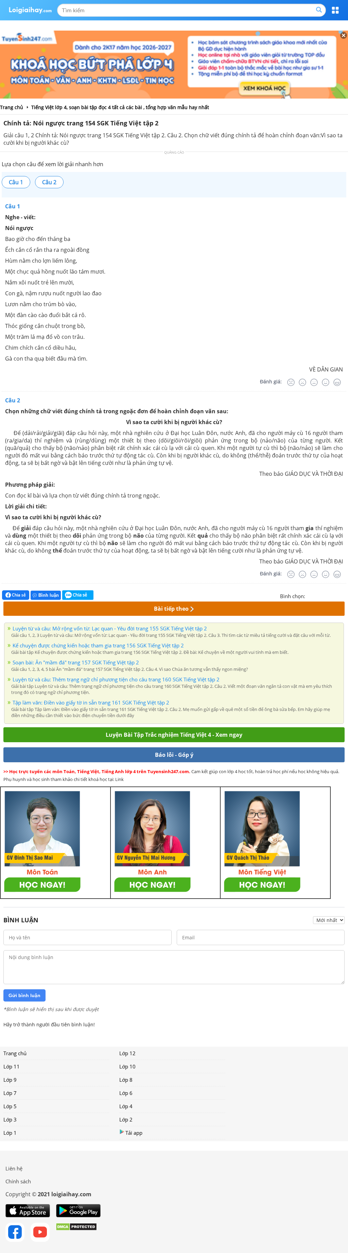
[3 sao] (327, 595)
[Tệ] (302, 382)
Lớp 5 (10, 1106)
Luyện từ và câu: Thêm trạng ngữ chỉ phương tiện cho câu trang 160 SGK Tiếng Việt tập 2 (116, 679)
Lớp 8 (126, 1079)
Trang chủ (15, 1053)
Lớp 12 (127, 1053)
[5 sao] (343, 595)
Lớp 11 (11, 1066)
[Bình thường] (314, 382)
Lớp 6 (126, 1093)
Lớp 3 (10, 1119)
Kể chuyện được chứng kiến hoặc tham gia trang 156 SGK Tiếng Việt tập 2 (98, 645)
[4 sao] (335, 595)
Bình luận (48, 595)
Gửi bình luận (24, 995)
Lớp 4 (126, 1106)
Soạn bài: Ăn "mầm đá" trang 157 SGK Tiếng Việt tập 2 (76, 662)
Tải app (133, 1132)
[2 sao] (319, 595)
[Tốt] (325, 382)
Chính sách (18, 1181)
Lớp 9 (10, 1079)
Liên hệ (13, 1168)
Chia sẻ (18, 595)
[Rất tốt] (337, 382)
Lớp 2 (126, 1119)
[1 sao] (311, 595)
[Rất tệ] (290, 382)
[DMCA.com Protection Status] (76, 1232)
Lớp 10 (127, 1066)
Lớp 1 (10, 1132)
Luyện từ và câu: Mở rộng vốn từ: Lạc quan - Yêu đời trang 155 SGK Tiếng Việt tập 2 (110, 628)
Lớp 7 (10, 1093)
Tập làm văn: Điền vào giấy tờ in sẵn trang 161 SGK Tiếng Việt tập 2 (91, 702)
